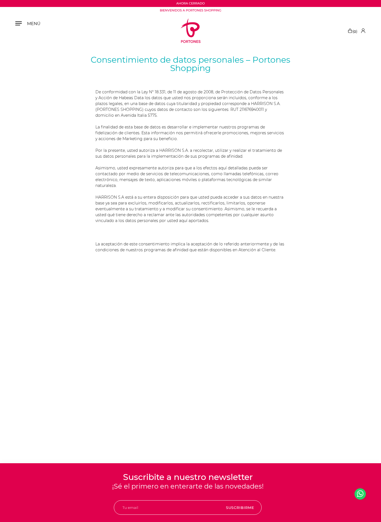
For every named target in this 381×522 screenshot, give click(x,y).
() (355, 31)
